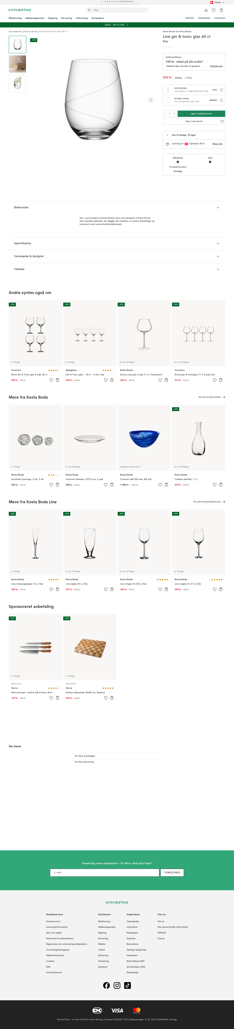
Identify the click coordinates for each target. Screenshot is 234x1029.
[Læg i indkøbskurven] (57, 380)
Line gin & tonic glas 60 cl (53, 31)
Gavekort (102, 967)
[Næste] (151, 100)
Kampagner (98, 18)
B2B (48, 967)
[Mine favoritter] (214, 10)
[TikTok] (127, 985)
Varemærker (204, 18)
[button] (168, 47)
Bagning (52, 18)
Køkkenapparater (35, 18)
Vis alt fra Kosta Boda (209, 397)
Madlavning (15, 18)
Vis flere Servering (84, 762)
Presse (161, 938)
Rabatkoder (132, 972)
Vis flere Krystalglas (85, 756)
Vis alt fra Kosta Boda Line (207, 502)
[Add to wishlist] (51, 380)
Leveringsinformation (57, 927)
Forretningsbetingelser (58, 950)
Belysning (103, 956)
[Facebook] (106, 985)
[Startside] (20, 10)
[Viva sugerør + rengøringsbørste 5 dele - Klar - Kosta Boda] (168, 90)
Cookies (50, 961)
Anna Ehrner (169, 31)
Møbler (102, 944)
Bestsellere (132, 944)
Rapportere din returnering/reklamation (66, 944)
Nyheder (189, 18)
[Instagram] (117, 985)
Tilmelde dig (216, 66)
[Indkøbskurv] (221, 10)
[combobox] (217, 2)
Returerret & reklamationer (60, 938)
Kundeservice (53, 921)
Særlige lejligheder (136, 950)
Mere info (218, 144)
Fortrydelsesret (54, 972)
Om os (161, 921)
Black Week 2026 (136, 961)
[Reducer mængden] (165, 114)
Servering (66, 18)
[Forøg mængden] (174, 114)
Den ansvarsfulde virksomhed (173, 927)
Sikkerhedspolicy (55, 956)
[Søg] (89, 10)
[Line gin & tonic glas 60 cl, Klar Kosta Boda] (94, 99)
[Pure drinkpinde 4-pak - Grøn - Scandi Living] (168, 100)
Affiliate (162, 933)
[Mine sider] (206, 10)
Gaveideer (132, 956)
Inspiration (219, 18)
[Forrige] (37, 100)
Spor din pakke (54, 933)
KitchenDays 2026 (136, 967)
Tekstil (101, 950)
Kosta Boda (31, 31)
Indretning (82, 18)
